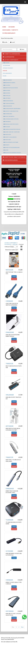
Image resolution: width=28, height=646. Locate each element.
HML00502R (10, 395)
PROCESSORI (7, 126)
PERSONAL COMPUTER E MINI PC (11, 124)
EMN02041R (10, 488)
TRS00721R (9, 363)
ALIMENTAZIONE (8, 80)
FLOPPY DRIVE (7, 98)
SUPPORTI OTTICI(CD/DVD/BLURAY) (12, 147)
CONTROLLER (7, 95)
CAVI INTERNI (7, 93)
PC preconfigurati (8, 33)
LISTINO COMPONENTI (11, 60)
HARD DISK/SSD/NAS (8, 100)
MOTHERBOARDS (8, 113)
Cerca (22, 49)
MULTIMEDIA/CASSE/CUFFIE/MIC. (11, 119)
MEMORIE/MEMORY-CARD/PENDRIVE (12, 108)
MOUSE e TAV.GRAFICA (9, 116)
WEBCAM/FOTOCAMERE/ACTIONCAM (12, 152)
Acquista (14, 279)
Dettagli (14, 276)
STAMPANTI (6, 144)
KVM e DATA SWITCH (7, 73)
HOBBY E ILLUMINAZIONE (12, 54)
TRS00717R (9, 457)
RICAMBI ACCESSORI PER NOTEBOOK (12, 129)
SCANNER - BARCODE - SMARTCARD (12, 132)
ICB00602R (9, 301)
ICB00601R (9, 580)
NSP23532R (9, 270)
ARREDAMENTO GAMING (9, 82)
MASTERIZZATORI (8, 106)
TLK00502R (9, 520)
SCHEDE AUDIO (7, 134)
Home (4, 27)
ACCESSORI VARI (6, 65)
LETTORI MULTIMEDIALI (9, 103)
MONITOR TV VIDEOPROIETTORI (11, 111)
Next (22, 627)
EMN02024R (10, 332)
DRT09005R (9, 611)
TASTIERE (6, 150)
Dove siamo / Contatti (10, 30)
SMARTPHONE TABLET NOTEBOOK (15, 157)
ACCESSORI (6, 62)
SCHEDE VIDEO (7, 139)
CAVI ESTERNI (7, 90)
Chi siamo (11, 27)
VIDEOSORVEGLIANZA (11, 160)
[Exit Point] (14, 15)
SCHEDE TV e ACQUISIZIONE (10, 137)
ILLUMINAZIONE (9, 57)
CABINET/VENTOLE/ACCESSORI (11, 87)
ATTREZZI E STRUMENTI (8, 68)
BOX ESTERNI (7, 85)
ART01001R (9, 426)
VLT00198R (9, 551)
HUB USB (5, 70)
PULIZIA (4, 75)
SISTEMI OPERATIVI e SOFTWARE (11, 142)
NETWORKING (7, 121)
